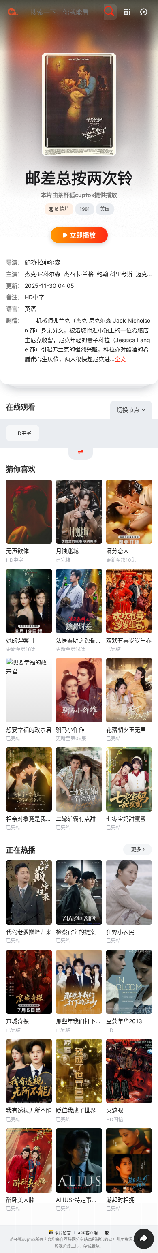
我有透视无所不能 (28, 1110)
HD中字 (22, 433)
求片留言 (63, 1232)
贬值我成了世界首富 (79, 1110)
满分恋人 (117, 550)
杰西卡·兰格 (79, 273)
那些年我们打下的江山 (79, 1020)
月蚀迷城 (67, 550)
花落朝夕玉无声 (126, 729)
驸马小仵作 (70, 729)
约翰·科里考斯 (114, 273)
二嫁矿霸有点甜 (76, 818)
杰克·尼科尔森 (42, 273)
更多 (136, 849)
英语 (30, 308)
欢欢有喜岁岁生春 (129, 640)
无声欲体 (17, 550)
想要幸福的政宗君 (28, 729)
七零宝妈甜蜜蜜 (126, 818)
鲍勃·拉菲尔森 (42, 262)
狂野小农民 (120, 931)
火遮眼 (114, 1110)
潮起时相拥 (120, 1199)
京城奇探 (17, 1020)
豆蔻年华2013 (124, 1020)
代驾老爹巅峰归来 (28, 931)
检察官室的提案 (76, 931)
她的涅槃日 (20, 640)
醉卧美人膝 (20, 1199)
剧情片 (62, 209)
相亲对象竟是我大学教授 (29, 818)
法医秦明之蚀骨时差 (79, 640)
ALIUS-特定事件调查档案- (79, 1199)
